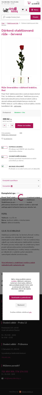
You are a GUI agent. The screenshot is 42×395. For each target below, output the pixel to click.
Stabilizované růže (12, 23)
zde (30, 312)
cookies (14, 281)
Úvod (3, 23)
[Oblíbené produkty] (23, 9)
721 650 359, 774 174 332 (10, 2)
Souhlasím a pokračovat (21, 297)
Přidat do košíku (24, 125)
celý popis (17, 106)
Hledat (35, 17)
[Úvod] (10, 10)
